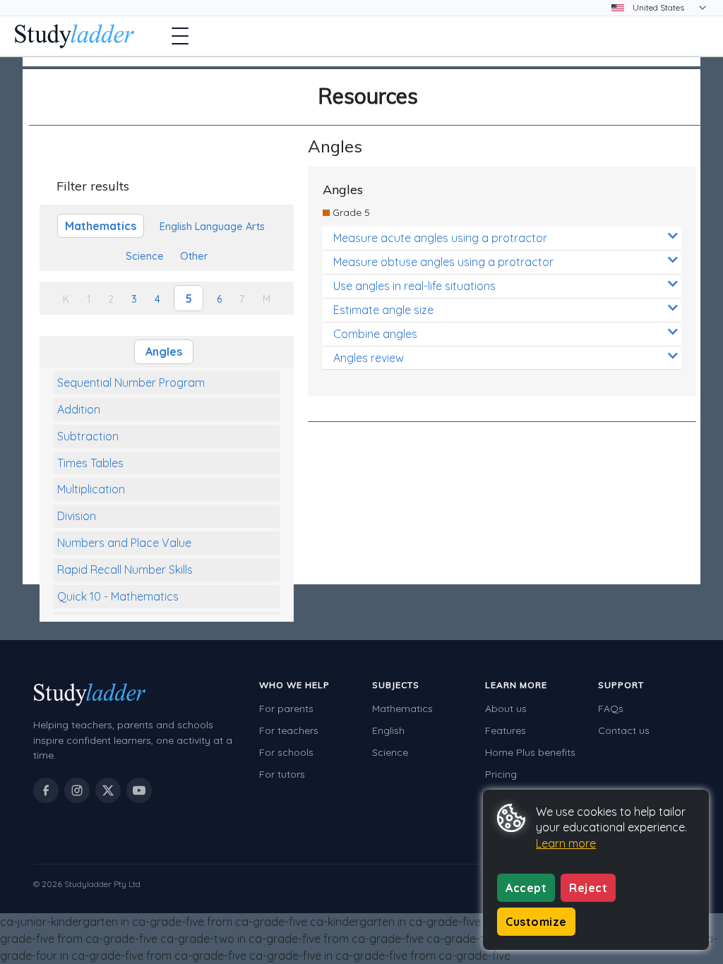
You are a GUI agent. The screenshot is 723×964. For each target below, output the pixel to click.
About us (506, 708)
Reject (588, 888)
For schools (286, 752)
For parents (286, 708)
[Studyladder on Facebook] (46, 790)
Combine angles (375, 334)
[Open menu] (180, 36)
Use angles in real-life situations (414, 286)
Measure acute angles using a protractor (440, 238)
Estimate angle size (383, 310)
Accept (526, 888)
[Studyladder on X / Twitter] (108, 790)
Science (390, 752)
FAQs (610, 708)
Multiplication (91, 489)
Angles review (368, 358)
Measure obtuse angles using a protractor (443, 262)
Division (76, 516)
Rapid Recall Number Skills (125, 569)
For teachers (288, 730)
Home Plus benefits (530, 752)
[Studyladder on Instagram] (77, 790)
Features (505, 730)
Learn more (566, 843)
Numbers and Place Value (124, 543)
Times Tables (90, 463)
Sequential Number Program (131, 382)
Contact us (624, 730)
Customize (536, 922)
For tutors (282, 774)
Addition (78, 409)
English (388, 730)
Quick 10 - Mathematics (118, 596)
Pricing (501, 774)
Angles (163, 351)
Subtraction (88, 436)
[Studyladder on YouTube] (139, 790)
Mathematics (402, 708)
